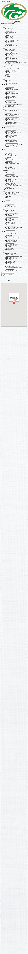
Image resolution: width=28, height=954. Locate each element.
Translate (11, 274)
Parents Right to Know (11, 122)
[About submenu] (4, 27)
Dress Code (9, 37)
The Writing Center (10, 65)
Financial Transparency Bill (12, 117)
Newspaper (8, 94)
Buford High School (14, 297)
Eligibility (8, 72)
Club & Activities (10, 88)
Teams (7, 75)
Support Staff (9, 44)
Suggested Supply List (11, 105)
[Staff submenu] (4, 252)
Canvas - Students (10, 50)
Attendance (8, 113)
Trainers (8, 76)
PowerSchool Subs (10, 139)
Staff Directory (9, 42)
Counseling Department (11, 36)
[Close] (17, 295)
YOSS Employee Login (11, 146)
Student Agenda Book (11, 102)
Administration (9, 31)
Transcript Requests (10, 106)
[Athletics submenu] (4, 191)
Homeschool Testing (11, 55)
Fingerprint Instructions (11, 118)
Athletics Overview (10, 70)
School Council (9, 124)
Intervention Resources (11, 58)
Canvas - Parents (10, 115)
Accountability (9, 29)
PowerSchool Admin (11, 137)
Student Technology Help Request (14, 104)
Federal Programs (10, 126)
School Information (10, 41)
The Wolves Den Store (11, 45)
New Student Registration (12, 120)
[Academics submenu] (4, 48)
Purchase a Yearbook (11, 98)
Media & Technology (11, 59)
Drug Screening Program (12, 89)
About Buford (9, 28)
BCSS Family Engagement (12, 114)
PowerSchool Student (11, 97)
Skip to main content (5, 1)
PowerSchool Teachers (11, 140)
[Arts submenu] (4, 79)
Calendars (8, 33)
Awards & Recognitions (11, 32)
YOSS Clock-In (10, 145)
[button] (14, 303)
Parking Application (10, 96)
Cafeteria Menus (10, 87)
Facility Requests (10, 136)
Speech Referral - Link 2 (12, 143)
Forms (7, 74)
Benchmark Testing (10, 49)
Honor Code (9, 57)
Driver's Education (10, 91)
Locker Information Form (12, 93)
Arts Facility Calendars (11, 83)
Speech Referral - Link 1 (12, 141)
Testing (8, 63)
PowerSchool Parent (11, 123)
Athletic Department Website (12, 68)
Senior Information (10, 100)
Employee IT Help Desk (11, 135)
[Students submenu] (4, 209)
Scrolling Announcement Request (14, 132)
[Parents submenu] (4, 109)
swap (9, 281)
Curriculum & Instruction (12, 53)
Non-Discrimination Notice (12, 40)
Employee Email (10, 133)
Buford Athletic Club (11, 71)
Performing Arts (10, 80)
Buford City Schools (11, 130)
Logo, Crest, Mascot (11, 39)
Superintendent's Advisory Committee (14, 144)
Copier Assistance (10, 131)
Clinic (7, 35)
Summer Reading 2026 (11, 61)
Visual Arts (8, 81)
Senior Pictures (9, 101)
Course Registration (10, 52)
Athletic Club (9, 111)
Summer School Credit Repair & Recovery (16, 62)
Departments (9, 54)
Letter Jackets (9, 92)
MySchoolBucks (10, 119)
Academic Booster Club (11, 110)
